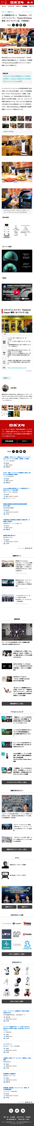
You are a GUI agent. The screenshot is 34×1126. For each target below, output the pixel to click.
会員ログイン (9, 907)
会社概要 (12, 1117)
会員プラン (25, 907)
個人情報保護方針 (11, 1119)
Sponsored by (21, 548)
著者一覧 (6, 1117)
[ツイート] (13, 25)
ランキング (11, 6)
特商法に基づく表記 (23, 1119)
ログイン (24, 441)
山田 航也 (13, 388)
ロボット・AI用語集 (21, 6)
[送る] (20, 25)
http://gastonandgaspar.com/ (17, 367)
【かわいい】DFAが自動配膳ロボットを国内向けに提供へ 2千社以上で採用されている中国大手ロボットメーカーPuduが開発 (17, 78)
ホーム (4, 6)
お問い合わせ (20, 1117)
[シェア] (17, 25)
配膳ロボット (7, 378)
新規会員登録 (9, 441)
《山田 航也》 (28, 371)
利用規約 (28, 1117)
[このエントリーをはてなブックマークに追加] (24, 25)
